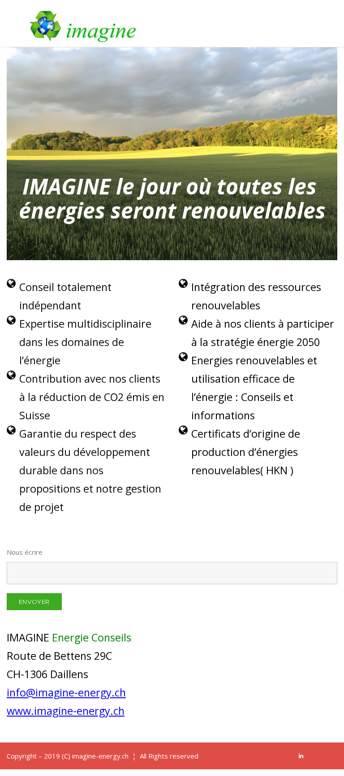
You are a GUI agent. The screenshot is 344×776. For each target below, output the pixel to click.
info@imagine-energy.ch (66, 692)
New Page (312, 12)
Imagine (267, 12)
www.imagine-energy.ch (66, 711)
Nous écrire (25, 552)
